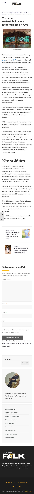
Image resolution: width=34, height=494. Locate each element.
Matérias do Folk (19, 14)
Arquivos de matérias (8, 14)
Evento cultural (9, 427)
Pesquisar (8, 359)
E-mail (4, 312)
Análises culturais (10, 409)
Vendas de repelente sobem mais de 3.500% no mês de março (12, 234)
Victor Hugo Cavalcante (15, 12)
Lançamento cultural (11, 434)
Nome (4, 303)
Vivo (3, 60)
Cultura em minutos (10, 420)
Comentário (6, 279)
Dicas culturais (9, 423)
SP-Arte (15, 60)
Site (3, 321)
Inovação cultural (10, 430)
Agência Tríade (28, 491)
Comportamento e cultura (12, 416)
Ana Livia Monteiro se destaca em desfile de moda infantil (21, 249)
